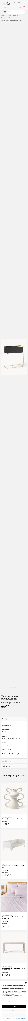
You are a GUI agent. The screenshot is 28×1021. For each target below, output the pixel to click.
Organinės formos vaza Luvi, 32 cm (13, 819)
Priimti (14, 1006)
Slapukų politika (6, 1018)
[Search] (23, 12)
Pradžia (3, 16)
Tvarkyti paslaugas (13, 1002)
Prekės (9, 16)
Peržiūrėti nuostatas (14, 1015)
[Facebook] (15, 2)
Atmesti (14, 1010)
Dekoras (16, 16)
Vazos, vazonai (5, 18)
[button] (25, 982)
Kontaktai (23, 1018)
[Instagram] (19, 2)
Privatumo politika (15, 1018)
